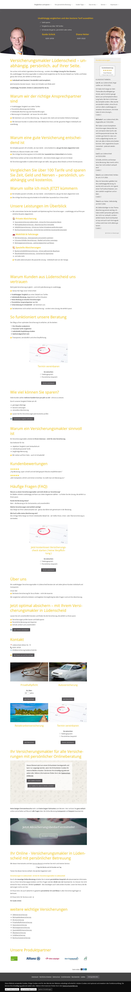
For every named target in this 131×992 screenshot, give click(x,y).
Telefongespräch (47, 374)
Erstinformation (65, 977)
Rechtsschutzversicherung (21, 938)
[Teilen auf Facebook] (84, 969)
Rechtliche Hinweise (45, 977)
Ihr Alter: (29, 691)
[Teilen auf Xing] (86, 969)
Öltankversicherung (19, 933)
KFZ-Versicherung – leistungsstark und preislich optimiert (34, 238)
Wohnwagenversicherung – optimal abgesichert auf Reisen (34, 243)
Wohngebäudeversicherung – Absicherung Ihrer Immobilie (34, 225)
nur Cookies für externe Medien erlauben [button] (41, 786)
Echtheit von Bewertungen (113, 233)
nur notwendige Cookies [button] (28, 989)
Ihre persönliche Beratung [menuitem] (63, 4)
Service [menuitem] (103, 4)
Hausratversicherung (19, 925)
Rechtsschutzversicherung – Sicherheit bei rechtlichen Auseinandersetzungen (41, 230)
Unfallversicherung (18, 935)
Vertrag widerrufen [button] (93, 977)
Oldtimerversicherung (19, 915)
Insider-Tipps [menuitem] (80, 4)
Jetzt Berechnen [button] (68, 699)
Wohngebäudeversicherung (21, 917)
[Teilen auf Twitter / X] (81, 969)
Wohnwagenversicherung (21, 928)
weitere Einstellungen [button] (45, 989)
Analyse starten (48, 836)
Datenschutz (56, 977)
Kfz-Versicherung (18, 920)
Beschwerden (76, 977)
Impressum (35, 977)
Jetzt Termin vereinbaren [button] (21, 630)
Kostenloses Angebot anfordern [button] (23, 419)
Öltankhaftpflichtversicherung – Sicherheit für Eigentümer (34, 254)
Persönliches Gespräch (49, 377)
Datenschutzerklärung (70, 986)
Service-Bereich (38, 864)
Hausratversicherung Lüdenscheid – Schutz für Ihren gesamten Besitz (38, 222)
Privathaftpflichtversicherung (22, 922)
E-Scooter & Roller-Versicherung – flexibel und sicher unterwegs (36, 240)
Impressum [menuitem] (113, 4)
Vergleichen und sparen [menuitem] (42, 4)
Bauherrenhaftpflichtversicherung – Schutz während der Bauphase (37, 251)
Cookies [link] (83, 977)
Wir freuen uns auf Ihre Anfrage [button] (23, 655)
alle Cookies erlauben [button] (34, 780)
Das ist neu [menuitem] (92, 4)
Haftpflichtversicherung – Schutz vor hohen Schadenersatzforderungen (39, 227)
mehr (98, 115)
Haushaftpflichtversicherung (22, 930)
